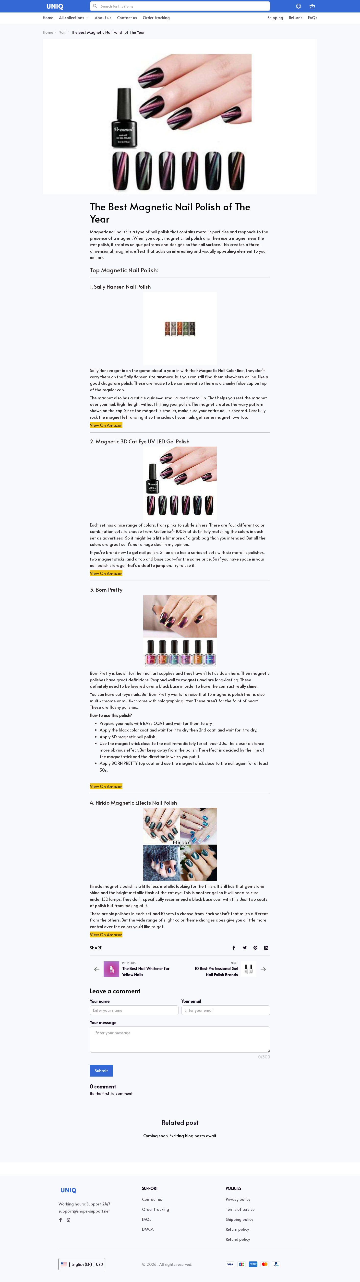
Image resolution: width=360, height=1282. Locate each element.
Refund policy (238, 1239)
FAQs (146, 1219)
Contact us (152, 1199)
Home (48, 32)
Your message (103, 1022)
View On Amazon (106, 425)
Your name (100, 1001)
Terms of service (240, 1209)
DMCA (148, 1229)
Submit (101, 1070)
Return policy (237, 1229)
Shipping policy (239, 1219)
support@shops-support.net (84, 1211)
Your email (191, 1001)
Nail (62, 32)
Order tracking (155, 1209)
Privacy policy (238, 1199)
